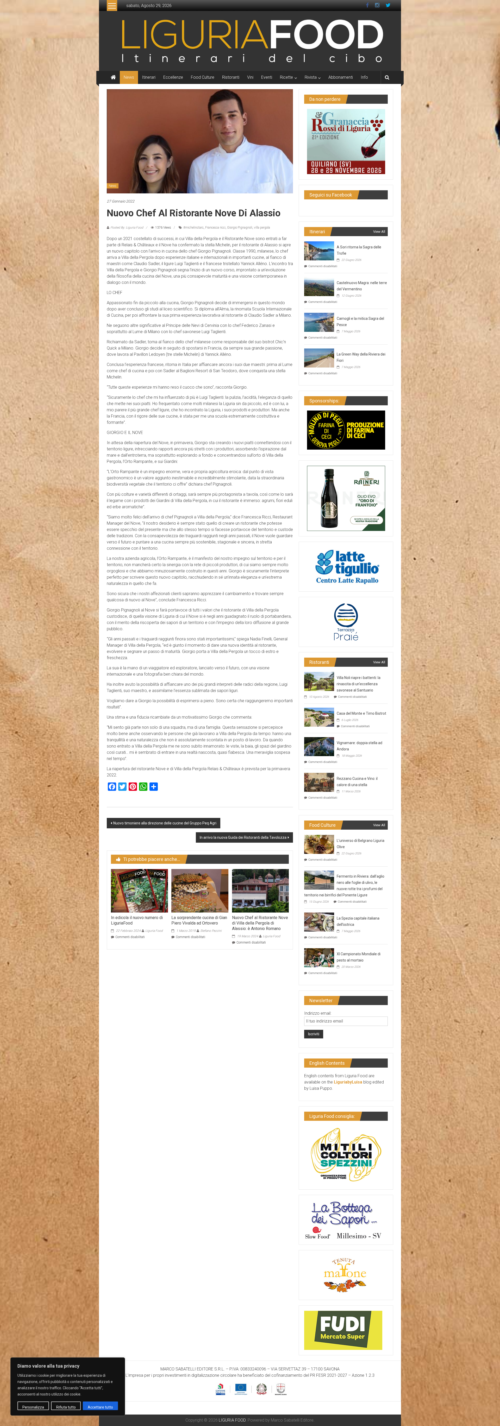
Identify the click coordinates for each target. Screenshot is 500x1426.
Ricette (286, 77)
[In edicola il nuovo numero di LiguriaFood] (139, 890)
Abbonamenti (340, 77)
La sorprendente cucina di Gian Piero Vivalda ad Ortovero (199, 920)
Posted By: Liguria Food (126, 227)
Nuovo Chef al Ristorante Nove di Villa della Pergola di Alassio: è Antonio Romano (260, 923)
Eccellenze (173, 77)
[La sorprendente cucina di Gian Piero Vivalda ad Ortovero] (199, 890)
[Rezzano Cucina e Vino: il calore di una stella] (319, 781)
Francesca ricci (215, 227)
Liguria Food (154, 931)
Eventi (266, 77)
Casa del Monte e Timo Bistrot (361, 713)
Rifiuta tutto (66, 1407)
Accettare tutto (100, 1407)
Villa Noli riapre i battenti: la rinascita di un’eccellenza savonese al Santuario (358, 684)
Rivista (311, 77)
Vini (250, 77)
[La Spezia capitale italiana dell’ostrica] (319, 921)
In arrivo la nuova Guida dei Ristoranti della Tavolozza (243, 837)
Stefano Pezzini (211, 931)
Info (364, 77)
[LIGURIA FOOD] (250, 40)
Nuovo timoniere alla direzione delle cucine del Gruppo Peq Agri (164, 823)
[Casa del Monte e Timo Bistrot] (319, 716)
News (129, 77)
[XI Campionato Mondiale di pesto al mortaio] (319, 957)
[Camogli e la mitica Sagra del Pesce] (319, 321)
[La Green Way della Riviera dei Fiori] (319, 357)
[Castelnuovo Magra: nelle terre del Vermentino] (319, 286)
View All (379, 232)
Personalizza (33, 1407)
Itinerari (148, 77)
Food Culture (202, 77)
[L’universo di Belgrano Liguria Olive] (319, 843)
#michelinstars (193, 227)
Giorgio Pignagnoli (239, 227)
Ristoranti (230, 77)
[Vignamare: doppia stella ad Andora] (319, 746)
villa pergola (262, 227)
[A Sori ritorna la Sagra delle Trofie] (319, 250)
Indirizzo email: (317, 1013)
